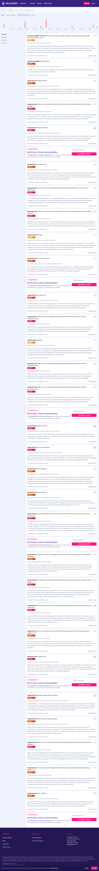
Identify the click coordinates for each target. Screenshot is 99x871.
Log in (93, 3)
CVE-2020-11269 (92, 713)
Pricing (39, 3)
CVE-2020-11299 (92, 441)
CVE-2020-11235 (92, 736)
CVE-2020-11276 (92, 533)
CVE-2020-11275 (92, 600)
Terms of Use (6, 847)
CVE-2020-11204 (92, 486)
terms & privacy (54, 868)
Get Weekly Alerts (84, 154)
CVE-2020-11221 (92, 252)
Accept (94, 868)
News (4, 841)
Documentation (36, 838)
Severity (33, 15)
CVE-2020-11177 (92, 651)
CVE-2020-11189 (92, 381)
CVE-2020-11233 (92, 809)
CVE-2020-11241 (92, 787)
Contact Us (5, 844)
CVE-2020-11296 (92, 574)
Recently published (23, 15)
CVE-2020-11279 (92, 143)
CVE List (32, 3)
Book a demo (48, 3)
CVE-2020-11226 (92, 274)
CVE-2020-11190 (92, 334)
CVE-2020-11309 (92, 311)
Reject (86, 868)
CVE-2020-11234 (92, 182)
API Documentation (38, 841)
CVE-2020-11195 (92, 508)
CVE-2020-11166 (92, 229)
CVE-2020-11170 (92, 625)
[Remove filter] (9, 10)
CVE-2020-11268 (92, 75)
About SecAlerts (7, 838)
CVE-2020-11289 (92, 98)
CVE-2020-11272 (92, 674)
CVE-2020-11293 (92, 55)
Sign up (86, 3)
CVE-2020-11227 (92, 463)
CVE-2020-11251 (92, 205)
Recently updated (10, 15)
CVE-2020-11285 (92, 122)
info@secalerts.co (72, 844)
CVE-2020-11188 (92, 405)
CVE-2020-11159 (92, 762)
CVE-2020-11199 (92, 358)
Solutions (23, 3)
